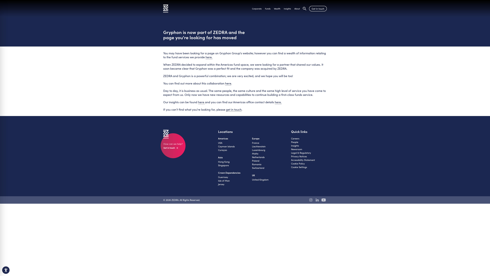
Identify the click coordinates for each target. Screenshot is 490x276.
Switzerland (258, 167)
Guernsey (223, 177)
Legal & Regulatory (301, 152)
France (255, 142)
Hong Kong (224, 161)
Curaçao (222, 150)
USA (220, 142)
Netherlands (258, 157)
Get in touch (318, 8)
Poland (255, 160)
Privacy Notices (299, 156)
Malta (255, 153)
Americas (223, 138)
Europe (255, 138)
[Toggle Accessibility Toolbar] (6, 270)
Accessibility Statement (303, 160)
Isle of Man (224, 180)
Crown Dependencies (229, 172)
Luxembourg (258, 150)
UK (253, 175)
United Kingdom (260, 179)
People (294, 142)
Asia (220, 157)
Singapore (223, 165)
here (228, 83)
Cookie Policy (298, 163)
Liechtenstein (259, 146)
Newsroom (296, 149)
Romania (256, 164)
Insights (295, 145)
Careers (295, 138)
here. (209, 57)
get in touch (234, 109)
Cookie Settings (299, 167)
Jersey (221, 184)
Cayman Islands (226, 146)
